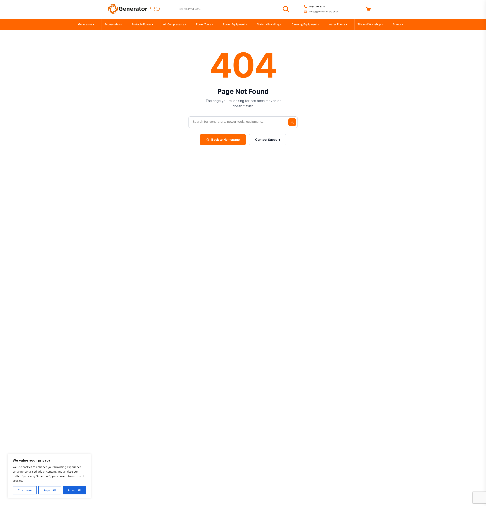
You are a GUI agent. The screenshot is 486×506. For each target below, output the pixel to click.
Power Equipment (235, 24)
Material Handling (269, 24)
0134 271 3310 (317, 7)
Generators (86, 24)
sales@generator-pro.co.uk (324, 11)
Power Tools (204, 24)
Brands (398, 24)
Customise (25, 490)
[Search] (286, 9)
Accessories (113, 24)
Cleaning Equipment (305, 24)
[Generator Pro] (134, 12)
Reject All (49, 490)
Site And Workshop (370, 24)
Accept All (74, 490)
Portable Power (142, 24)
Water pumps (338, 24)
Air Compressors (174, 24)
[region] (49, 476)
